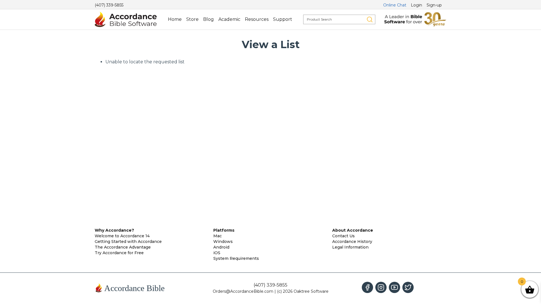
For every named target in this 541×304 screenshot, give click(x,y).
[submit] (369, 19)
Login (416, 5)
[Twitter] (408, 287)
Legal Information (350, 247)
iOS (216, 252)
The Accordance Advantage (123, 247)
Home (175, 19)
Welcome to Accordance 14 (122, 235)
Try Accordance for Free (119, 252)
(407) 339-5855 (109, 5)
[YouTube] (394, 287)
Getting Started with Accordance (128, 241)
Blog (208, 19)
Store (192, 19)
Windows (223, 241)
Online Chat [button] (394, 5)
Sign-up (434, 5)
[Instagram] (381, 287)
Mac (217, 235)
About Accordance (352, 230)
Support (282, 19)
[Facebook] (367, 287)
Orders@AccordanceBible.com (243, 291)
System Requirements (236, 258)
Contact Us (343, 235)
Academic (229, 19)
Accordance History (352, 241)
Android (221, 247)
